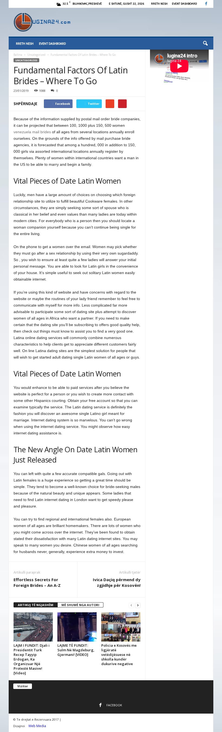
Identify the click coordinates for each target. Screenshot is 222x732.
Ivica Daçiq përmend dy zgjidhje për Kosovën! (117, 582)
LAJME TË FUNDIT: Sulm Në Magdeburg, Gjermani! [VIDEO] (75, 650)
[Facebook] (206, 4)
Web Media (37, 726)
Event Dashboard (184, 3)
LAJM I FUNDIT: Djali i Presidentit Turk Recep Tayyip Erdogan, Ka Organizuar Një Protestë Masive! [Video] (32, 659)
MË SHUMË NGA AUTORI (80, 605)
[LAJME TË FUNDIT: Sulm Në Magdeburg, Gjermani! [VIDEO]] (77, 627)
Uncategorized (36, 55)
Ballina (18, 55)
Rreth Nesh (159, 3)
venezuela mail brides (32, 132)
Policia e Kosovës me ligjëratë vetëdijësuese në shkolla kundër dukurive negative (119, 654)
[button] (205, 44)
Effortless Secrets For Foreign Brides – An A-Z (37, 582)
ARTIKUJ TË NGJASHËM (35, 605)
